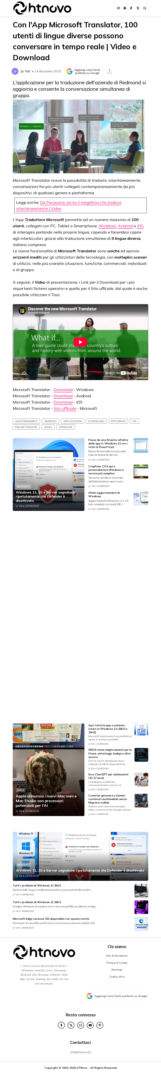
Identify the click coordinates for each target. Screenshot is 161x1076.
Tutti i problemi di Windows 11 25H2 (37, 885)
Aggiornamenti (26, 421)
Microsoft (23, 486)
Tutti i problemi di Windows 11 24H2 (37, 902)
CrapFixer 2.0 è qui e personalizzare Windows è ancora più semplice (105, 470)
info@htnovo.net (80, 1052)
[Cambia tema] (125, 8)
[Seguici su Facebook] (131, 8)
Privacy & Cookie (116, 963)
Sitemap (116, 969)
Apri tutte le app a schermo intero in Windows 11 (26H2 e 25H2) (107, 729)
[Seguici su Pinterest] (99, 1025)
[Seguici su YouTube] (90, 1025)
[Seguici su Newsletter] (80, 1025)
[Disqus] (80, 566)
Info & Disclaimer (117, 955)
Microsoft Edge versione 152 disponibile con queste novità (51, 918)
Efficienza (118, 421)
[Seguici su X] (137, 8)
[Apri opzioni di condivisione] (109, 71)
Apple (20, 790)
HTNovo (82, 1067)
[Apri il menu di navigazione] (118, 8)
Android (125, 225)
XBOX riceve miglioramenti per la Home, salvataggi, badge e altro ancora (110, 753)
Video (48, 427)
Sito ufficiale (65, 408)
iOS (140, 225)
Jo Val (25, 71)
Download (63, 389)
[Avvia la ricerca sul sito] (144, 8)
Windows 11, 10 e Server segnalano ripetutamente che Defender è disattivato (45, 496)
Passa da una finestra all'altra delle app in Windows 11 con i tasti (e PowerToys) (108, 443)
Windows (107, 225)
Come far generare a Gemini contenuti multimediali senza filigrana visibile (107, 799)
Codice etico (117, 976)
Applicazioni (72, 421)
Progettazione (26, 427)
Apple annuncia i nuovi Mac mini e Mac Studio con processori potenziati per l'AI (46, 801)
